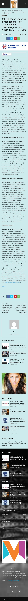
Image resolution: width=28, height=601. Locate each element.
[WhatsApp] (18, 38)
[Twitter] (11, 38)
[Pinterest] (15, 38)
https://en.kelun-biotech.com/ (12, 282)
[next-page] (5, 367)
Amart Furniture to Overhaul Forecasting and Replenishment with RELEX (17, 361)
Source (4, 286)
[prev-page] (3, 367)
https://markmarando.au (14, 334)
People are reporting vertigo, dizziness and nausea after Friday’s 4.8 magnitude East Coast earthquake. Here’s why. (14, 443)
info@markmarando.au (13, 580)
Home (3, 10)
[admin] (3, 34)
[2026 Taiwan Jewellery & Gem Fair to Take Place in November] (5, 354)
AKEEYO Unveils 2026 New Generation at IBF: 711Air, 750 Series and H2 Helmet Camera (18, 345)
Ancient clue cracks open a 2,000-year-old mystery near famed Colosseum (17, 411)
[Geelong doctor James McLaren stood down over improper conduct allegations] (5, 420)
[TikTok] (15, 591)
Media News (8, 10)
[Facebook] (8, 38)
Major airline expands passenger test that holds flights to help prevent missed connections (7, 309)
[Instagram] (12, 591)
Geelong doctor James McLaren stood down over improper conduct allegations (18, 420)
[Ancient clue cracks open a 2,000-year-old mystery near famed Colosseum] (5, 411)
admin (6, 34)
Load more (13, 433)
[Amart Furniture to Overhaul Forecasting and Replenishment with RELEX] (5, 361)
